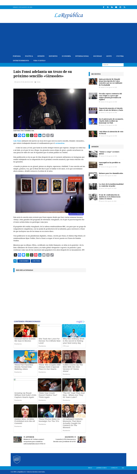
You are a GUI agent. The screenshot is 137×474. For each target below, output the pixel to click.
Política (29, 56)
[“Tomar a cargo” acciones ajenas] (93, 154)
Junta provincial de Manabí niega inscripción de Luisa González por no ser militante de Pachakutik (110, 82)
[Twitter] (108, 7)
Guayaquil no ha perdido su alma (109, 163)
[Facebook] (103, 7)
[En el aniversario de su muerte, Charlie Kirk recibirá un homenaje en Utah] (93, 121)
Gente (109, 56)
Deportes (53, 56)
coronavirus (59, 143)
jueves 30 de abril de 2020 (24, 82)
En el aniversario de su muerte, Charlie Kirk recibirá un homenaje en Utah (111, 121)
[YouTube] (116, 7)
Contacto (114, 468)
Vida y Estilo (39, 60)
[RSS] (124, 7)
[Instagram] (120, 7)
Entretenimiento (21, 60)
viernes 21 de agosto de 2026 (109, 102)
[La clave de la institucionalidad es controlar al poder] (93, 186)
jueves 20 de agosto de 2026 (108, 175)
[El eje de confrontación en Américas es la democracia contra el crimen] (93, 197)
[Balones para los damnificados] (93, 175)
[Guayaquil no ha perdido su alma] (93, 165)
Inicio (90, 468)
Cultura (120, 56)
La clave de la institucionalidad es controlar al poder (111, 185)
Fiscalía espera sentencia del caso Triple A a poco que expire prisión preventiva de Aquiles (110, 96)
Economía (66, 56)
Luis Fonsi (17, 141)
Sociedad (97, 56)
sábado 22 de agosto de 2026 (109, 87)
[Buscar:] (113, 64)
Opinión (40, 56)
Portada (17, 56)
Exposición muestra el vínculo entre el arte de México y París (111, 109)
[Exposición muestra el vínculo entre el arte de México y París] (93, 110)
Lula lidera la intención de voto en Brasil (111, 132)
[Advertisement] (68, 38)
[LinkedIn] (112, 7)
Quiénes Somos (101, 468)
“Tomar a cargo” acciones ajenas (109, 153)
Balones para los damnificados (111, 173)
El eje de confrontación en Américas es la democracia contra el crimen (109, 197)
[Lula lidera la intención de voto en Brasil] (93, 134)
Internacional (82, 56)
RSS (123, 468)
